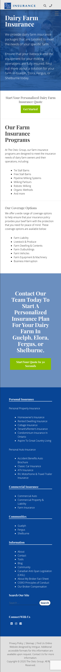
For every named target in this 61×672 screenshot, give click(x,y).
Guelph (22, 525)
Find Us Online (44, 643)
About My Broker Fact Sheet (33, 578)
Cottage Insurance (28, 425)
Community (24, 567)
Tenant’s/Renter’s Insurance (33, 429)
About (21, 551)
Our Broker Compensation (32, 586)
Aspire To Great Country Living (34, 440)
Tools (20, 559)
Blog (20, 563)
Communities (17, 516)
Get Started (30, 109)
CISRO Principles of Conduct (33, 582)
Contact (22, 555)
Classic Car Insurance (29, 466)
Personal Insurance (21, 399)
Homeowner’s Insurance (31, 417)
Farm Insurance (26, 507)
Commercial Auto (27, 496)
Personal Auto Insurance (22, 449)
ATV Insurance (25, 470)
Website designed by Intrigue (25, 646)
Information (17, 542)
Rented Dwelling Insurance (32, 421)
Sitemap (30, 643)
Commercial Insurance (23, 487)
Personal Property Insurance (24, 408)
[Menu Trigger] (56, 13)
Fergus (21, 529)
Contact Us (38, 654)
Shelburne (23, 533)
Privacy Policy (16, 643)
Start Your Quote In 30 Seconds (30, 364)
